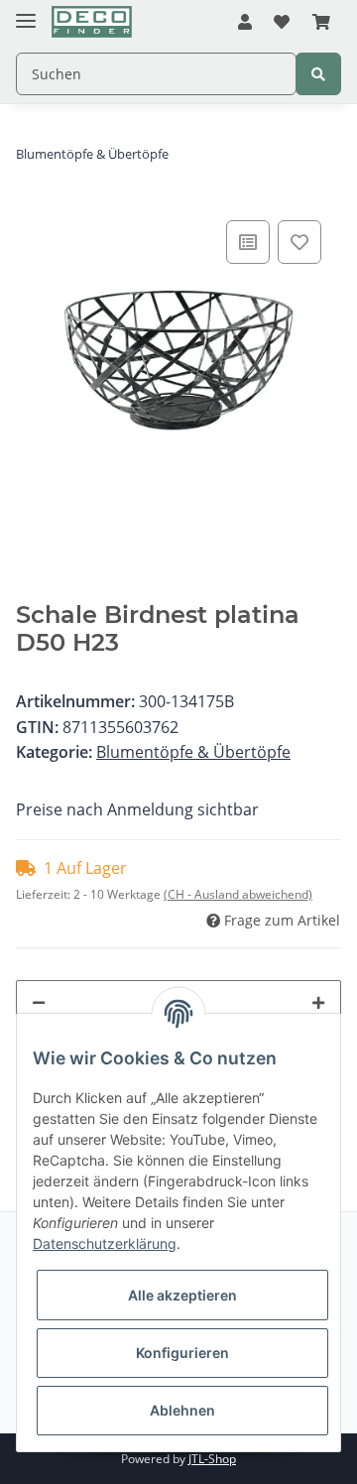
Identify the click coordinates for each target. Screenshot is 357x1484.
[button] (245, 23)
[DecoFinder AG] (92, 22)
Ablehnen (182, 1410)
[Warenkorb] (321, 23)
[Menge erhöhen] (318, 1002)
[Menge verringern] (38, 1002)
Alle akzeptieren (182, 1295)
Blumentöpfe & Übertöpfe (193, 752)
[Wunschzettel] (281, 23)
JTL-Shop (212, 1458)
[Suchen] (318, 74)
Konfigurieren (182, 1352)
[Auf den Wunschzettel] (299, 242)
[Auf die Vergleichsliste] (248, 242)
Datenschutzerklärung (105, 1243)
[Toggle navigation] (26, 12)
